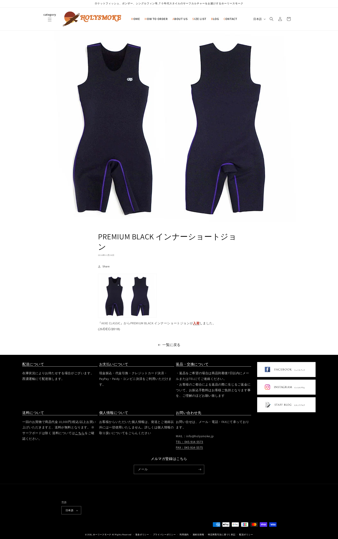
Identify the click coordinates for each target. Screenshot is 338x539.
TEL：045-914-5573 (189, 442)
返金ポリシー (142, 534)
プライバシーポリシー (164, 534)
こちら (80, 433)
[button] (49, 22)
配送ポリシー (246, 534)
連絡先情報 (198, 534)
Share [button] (106, 266)
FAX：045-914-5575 (189, 447)
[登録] (199, 469)
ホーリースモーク (102, 534)
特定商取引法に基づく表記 (221, 534)
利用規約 (184, 534)
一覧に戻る (171, 345)
